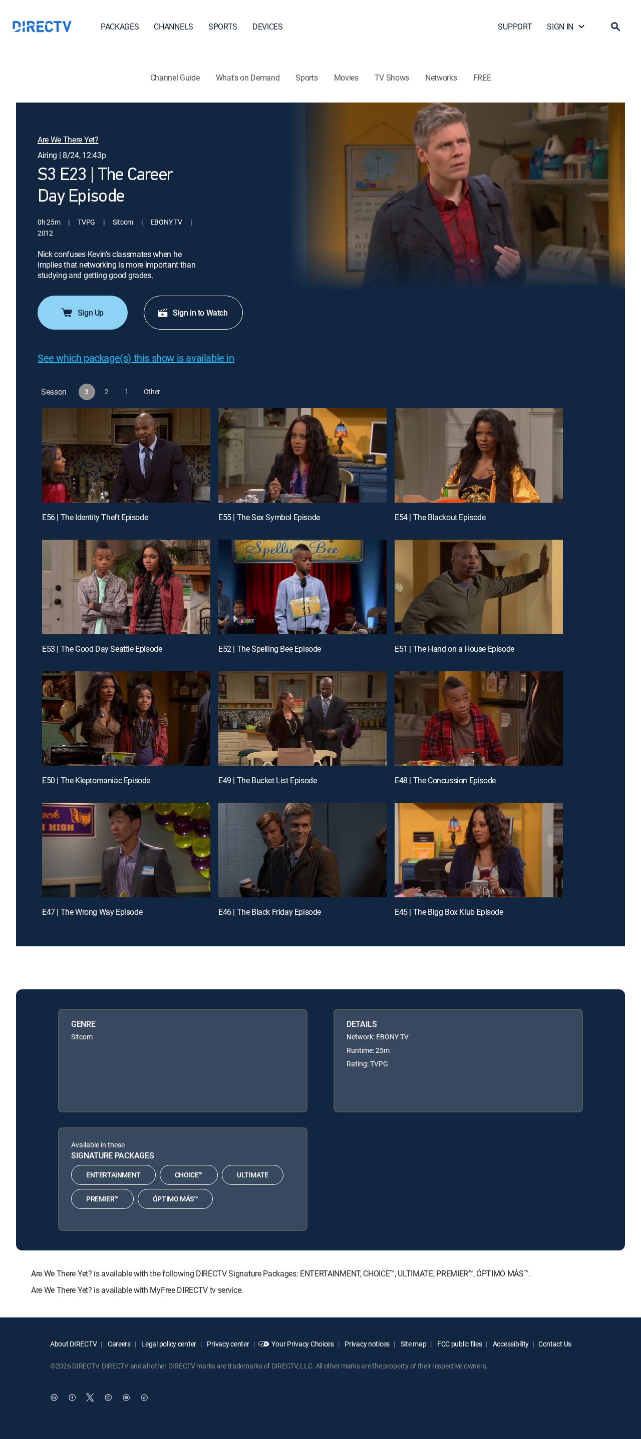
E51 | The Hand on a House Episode (454, 648)
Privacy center (227, 1343)
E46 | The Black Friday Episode (269, 911)
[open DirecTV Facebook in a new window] (72, 1397)
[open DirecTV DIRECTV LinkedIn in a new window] (54, 1397)
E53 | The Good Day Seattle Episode (102, 648)
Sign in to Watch (200, 312)
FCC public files (459, 1343)
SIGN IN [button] (560, 26)
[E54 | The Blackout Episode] (479, 455)
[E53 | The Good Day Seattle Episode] (126, 587)
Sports (306, 77)
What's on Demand (248, 77)
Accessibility (510, 1343)
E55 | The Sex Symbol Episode (269, 517)
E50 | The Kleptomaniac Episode (96, 780)
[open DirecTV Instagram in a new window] (108, 1397)
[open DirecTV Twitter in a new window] (90, 1397)
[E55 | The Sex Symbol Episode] (302, 455)
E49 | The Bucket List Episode (267, 780)
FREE (482, 77)
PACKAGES (120, 26)
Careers (118, 1343)
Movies (346, 77)
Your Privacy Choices (302, 1343)
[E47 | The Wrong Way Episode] (126, 850)
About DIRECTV (73, 1343)
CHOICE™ (189, 1174)
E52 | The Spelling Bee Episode (269, 648)
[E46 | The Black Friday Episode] (302, 850)
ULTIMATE (252, 1174)
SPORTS (222, 26)
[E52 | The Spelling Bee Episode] (302, 587)
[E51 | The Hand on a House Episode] (479, 587)
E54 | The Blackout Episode (440, 517)
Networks (441, 77)
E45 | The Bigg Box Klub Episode (449, 911)
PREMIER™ (102, 1198)
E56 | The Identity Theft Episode (95, 517)
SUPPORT (515, 26)
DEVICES (267, 26)
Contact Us (554, 1343)
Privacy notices (367, 1343)
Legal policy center (168, 1343)
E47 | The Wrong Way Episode (92, 911)
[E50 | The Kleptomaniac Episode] (126, 718)
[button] (615, 27)
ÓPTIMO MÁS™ (175, 1198)
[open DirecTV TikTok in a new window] (144, 1397)
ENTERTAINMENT (113, 1174)
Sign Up (91, 312)
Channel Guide (175, 77)
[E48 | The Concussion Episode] (479, 718)
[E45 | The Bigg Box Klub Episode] (479, 850)
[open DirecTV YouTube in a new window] (126, 1397)
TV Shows (392, 77)
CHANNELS (173, 26)
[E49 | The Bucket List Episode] (302, 718)
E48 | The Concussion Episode (445, 780)
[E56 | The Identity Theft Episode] (126, 455)
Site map (412, 1343)
